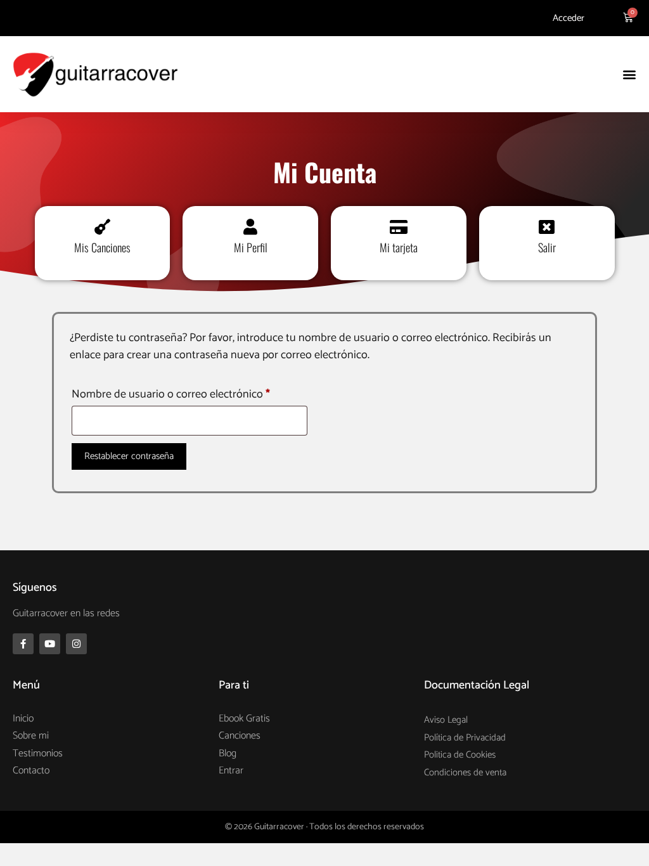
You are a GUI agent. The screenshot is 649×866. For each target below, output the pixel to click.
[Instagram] (76, 643)
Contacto (31, 770)
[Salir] (547, 227)
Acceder (568, 18)
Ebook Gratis (244, 718)
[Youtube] (49, 643)
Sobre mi (31, 735)
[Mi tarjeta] (398, 227)
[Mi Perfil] (251, 227)
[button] (629, 74)
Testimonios (38, 753)
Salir (547, 247)
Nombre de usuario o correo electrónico (189, 393)
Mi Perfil (250, 247)
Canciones (239, 735)
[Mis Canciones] (102, 227)
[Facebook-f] (23, 643)
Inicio (23, 718)
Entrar (231, 770)
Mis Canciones (102, 247)
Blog (227, 753)
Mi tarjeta (399, 247)
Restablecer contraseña (129, 456)
